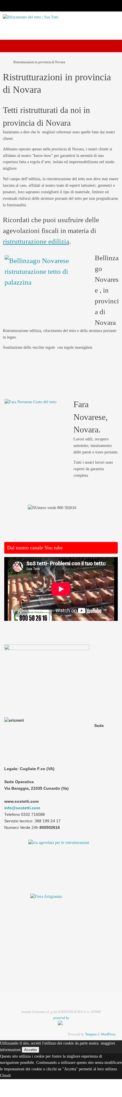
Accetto (30, 1050)
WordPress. (108, 1034)
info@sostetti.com (22, 808)
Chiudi (5, 1075)
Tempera (90, 1034)
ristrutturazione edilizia (36, 241)
